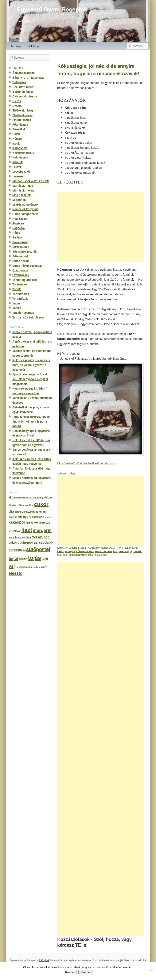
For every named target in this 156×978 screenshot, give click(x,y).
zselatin (37, 567)
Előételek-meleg (22, 115)
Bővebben (85, 972)
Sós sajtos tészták (24, 251)
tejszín (23, 559)
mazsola (13, 537)
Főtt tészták (20, 124)
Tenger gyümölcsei (24, 280)
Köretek (17, 162)
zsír (44, 566)
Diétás (16, 101)
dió (11, 511)
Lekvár (16, 167)
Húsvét (17, 139)
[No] (151, 970)
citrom (18, 505)
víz (16, 567)
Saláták (17, 237)
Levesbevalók (21, 171)
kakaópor (70, 551)
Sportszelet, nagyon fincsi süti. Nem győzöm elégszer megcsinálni (30, 379)
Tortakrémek (20, 294)
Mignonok (19, 200)
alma (12, 497)
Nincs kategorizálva (25, 214)
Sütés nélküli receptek (27, 265)
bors (31, 497)
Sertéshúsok (20, 247)
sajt (36, 542)
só (24, 550)
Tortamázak (20, 298)
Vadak (16, 303)
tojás (34, 558)
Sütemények (108, 548)
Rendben (70, 972)
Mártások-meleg (23, 190)
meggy (21, 537)
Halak (16, 134)
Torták (16, 289)
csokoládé (28, 505)
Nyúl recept (20, 219)
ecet (17, 511)
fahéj (39, 511)
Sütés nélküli (20, 261)
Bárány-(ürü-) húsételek (28, 77)
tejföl (13, 558)
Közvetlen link (84, 554)
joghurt (48, 517)
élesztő (15, 573)
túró (44, 558)
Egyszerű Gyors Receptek (52, 9)
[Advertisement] (100, 227)
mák (28, 537)
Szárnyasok (20, 270)
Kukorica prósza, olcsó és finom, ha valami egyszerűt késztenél (31, 365)
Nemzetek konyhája (25, 209)
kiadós (29, 522)
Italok (16, 143)
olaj (40, 537)
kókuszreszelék (103, 551)
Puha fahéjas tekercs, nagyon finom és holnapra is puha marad (31, 421)
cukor (128, 548)
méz (34, 537)
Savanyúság (20, 242)
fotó (20, 517)
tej (131, 551)
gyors (27, 516)
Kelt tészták (20, 157)
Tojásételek (19, 284)
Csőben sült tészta (24, 96)
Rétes (16, 232)
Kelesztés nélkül (23, 153)
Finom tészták (21, 120)
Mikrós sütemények (25, 204)
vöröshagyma (25, 567)
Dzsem (16, 106)
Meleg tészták (21, 195)
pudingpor (25, 542)
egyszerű (27, 511)
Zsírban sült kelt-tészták (28, 317)
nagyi (72, 554)
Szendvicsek (20, 275)
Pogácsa (18, 223)
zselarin (138, 551)
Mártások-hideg (22, 185)
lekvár (17, 531)
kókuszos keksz (85, 551)
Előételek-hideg (22, 110)
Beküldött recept (77, 548)
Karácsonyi (94, 548)
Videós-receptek (23, 312)
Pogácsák (18, 228)
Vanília (16, 308)
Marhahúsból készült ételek (30, 181)
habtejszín (38, 517)
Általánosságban (23, 73)
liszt (115, 551)
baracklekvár (21, 497)
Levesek (17, 176)
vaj (12, 566)
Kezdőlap (15, 46)
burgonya (39, 497)
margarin (124, 551)
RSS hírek (44, 960)
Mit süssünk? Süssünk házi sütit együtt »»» (86, 463)
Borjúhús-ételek (22, 92)
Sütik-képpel (33, 46)
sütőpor (35, 549)
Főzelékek (19, 129)
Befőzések (19, 82)
